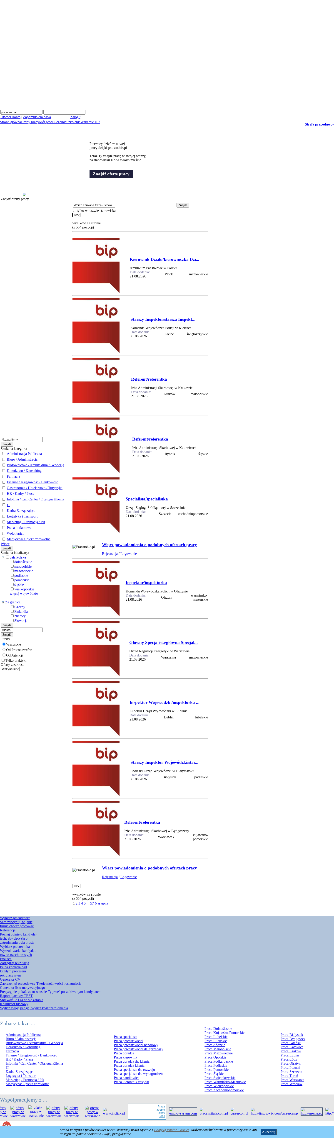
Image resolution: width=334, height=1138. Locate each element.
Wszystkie (13, 644)
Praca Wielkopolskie (219, 1086)
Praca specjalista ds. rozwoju (134, 1069)
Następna (101, 903)
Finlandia (21, 611)
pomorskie (21, 580)
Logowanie (128, 554)
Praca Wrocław (291, 1084)
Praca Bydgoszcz (293, 1039)
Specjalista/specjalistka (147, 499)
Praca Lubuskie (215, 1041)
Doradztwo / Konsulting (24, 471)
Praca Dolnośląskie (218, 1028)
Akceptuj (268, 1132)
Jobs (152, 1116)
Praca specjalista (125, 1037)
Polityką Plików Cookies (171, 1130)
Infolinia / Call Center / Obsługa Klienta (35, 499)
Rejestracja (110, 554)
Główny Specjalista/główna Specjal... (163, 642)
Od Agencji (14, 655)
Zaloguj (75, 117)
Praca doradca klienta (129, 1065)
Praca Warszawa (292, 1080)
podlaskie (21, 575)
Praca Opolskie (215, 1057)
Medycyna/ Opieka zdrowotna (28, 539)
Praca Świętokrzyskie (219, 1078)
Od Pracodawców (19, 650)
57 (92, 903)
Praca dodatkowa (19, 528)
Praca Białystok (292, 1035)
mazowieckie (23, 571)
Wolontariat (15, 533)
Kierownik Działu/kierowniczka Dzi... (164, 259)
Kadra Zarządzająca (21, 511)
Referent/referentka (149, 379)
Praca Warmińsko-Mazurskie (225, 1082)
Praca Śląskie (214, 1074)
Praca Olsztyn (291, 1063)
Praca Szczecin (291, 1072)
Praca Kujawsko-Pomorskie (224, 1033)
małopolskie (23, 566)
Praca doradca (124, 1053)
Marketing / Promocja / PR (26, 522)
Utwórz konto (10, 117)
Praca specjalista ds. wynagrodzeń (138, 1074)
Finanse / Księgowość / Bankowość (32, 482)
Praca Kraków (291, 1051)
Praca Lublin (290, 1055)
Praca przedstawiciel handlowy (136, 1045)
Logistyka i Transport (22, 516)
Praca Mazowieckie (218, 1053)
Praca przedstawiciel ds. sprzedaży (138, 1049)
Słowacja (20, 621)
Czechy (19, 607)
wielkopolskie (24, 589)
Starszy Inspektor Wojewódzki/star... (164, 762)
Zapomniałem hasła (37, 117)
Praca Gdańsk (291, 1043)
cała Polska (18, 557)
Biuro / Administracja (22, 459)
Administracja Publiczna (24, 454)
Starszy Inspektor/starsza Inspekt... (162, 319)
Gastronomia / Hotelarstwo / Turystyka (34, 488)
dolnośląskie (23, 562)
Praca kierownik (125, 1057)
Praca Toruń (289, 1076)
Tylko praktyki (15, 660)
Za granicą (12, 602)
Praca (151, 1106)
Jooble (151, 1109)
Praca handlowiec (126, 1078)
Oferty (151, 1113)
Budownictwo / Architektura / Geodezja (35, 465)
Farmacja (13, 476)
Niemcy (20, 616)
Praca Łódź (289, 1059)
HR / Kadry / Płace (20, 493)
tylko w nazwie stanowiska (96, 211)
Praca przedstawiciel (128, 1041)
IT (8, 505)
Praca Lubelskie (215, 1037)
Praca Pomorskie (216, 1069)
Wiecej (5, 544)
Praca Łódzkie (214, 1045)
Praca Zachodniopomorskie (224, 1090)
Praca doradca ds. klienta (132, 1061)
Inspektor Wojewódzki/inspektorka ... (164, 702)
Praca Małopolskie (217, 1049)
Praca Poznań (290, 1067)
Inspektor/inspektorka (146, 582)
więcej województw (24, 593)
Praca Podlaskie (215, 1065)
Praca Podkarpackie (218, 1061)
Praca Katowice (292, 1047)
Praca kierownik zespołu (131, 1082)
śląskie (19, 585)
